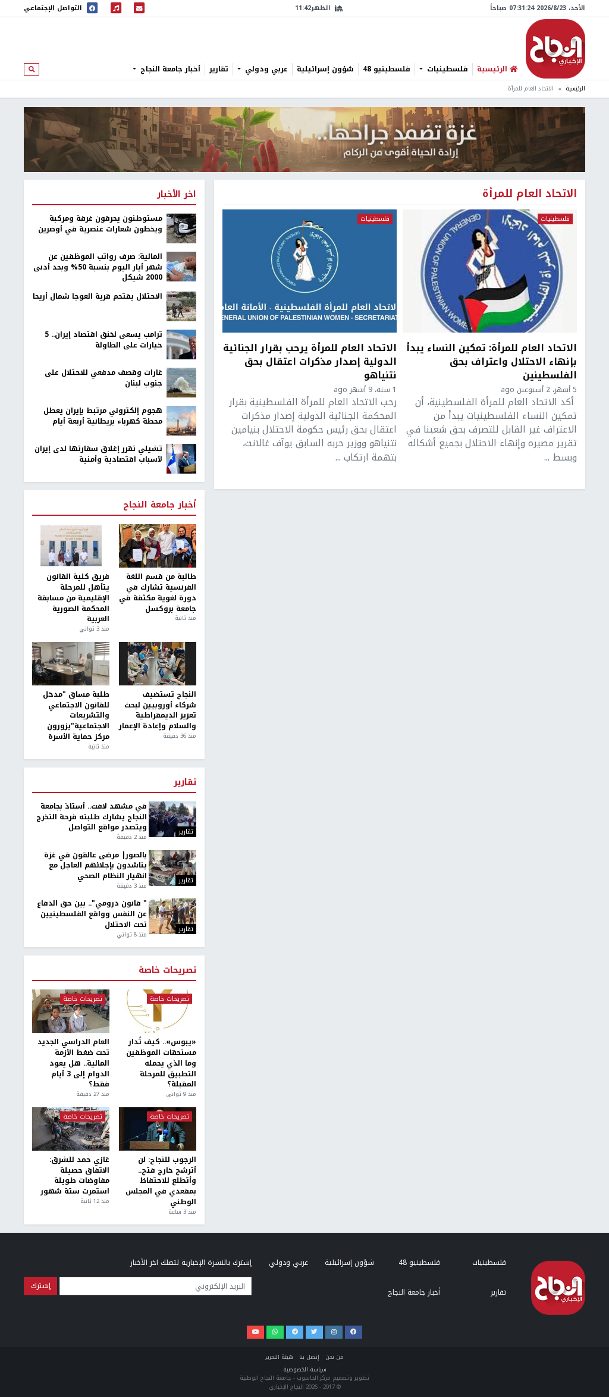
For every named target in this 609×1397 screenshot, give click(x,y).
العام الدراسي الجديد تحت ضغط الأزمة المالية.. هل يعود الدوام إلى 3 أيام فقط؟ (73, 1063)
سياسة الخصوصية (305, 1369)
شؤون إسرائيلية (325, 69)
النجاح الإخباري (555, 49)
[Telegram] (294, 1332)
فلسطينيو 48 (386, 69)
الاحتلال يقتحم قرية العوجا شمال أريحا (97, 297)
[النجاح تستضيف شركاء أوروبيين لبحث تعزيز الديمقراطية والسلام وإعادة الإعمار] (157, 663)
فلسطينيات (446, 69)
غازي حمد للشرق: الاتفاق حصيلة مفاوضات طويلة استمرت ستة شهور (74, 1176)
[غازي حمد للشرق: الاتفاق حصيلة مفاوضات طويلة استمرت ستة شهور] (70, 1129)
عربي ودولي (265, 69)
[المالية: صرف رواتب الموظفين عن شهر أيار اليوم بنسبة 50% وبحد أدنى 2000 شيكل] (181, 265)
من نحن (334, 1357)
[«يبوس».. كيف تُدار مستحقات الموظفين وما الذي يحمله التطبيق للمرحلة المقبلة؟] (157, 1011)
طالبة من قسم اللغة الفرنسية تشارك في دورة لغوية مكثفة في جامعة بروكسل (157, 593)
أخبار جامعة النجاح (169, 69)
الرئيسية (575, 88)
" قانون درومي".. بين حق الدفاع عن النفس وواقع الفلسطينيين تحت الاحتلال (91, 914)
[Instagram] (334, 1332)
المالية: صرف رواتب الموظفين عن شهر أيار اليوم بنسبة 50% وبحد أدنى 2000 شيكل (97, 268)
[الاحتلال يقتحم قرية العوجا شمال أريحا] (181, 305)
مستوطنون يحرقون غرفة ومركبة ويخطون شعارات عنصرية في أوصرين (100, 224)
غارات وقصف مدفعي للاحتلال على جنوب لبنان (103, 378)
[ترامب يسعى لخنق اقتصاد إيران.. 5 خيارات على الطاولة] (181, 343)
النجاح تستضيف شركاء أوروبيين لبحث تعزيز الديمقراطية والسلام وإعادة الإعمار (157, 711)
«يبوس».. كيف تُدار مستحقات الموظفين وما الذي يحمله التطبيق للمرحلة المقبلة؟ (161, 1063)
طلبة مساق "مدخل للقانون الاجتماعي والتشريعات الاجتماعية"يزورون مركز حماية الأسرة (76, 716)
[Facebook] (353, 1332)
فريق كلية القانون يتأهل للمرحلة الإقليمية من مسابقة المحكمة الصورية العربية (73, 598)
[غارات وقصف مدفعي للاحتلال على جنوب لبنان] (181, 382)
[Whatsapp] (275, 1332)
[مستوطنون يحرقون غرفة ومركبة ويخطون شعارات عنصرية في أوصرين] (181, 227)
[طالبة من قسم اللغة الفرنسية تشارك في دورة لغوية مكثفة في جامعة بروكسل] (157, 546)
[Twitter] (314, 1332)
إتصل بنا (309, 1357)
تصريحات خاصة (167, 970)
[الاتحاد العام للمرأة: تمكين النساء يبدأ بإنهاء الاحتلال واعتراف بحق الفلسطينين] (490, 271)
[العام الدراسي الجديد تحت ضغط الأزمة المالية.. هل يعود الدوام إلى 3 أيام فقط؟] (70, 1011)
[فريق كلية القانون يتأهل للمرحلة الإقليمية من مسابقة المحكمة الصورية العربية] (70, 546)
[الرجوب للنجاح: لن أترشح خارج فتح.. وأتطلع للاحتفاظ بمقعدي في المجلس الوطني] (157, 1129)
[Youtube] (255, 1332)
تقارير (218, 69)
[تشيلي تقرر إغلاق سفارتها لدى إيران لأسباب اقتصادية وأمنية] (181, 458)
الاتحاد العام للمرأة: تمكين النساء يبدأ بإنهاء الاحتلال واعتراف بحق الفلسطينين (491, 361)
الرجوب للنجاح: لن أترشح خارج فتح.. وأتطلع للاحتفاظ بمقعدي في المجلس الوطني (160, 1181)
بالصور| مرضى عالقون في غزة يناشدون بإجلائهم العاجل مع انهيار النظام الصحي (95, 866)
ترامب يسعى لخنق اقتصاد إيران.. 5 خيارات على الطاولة (103, 340)
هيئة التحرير (279, 1357)
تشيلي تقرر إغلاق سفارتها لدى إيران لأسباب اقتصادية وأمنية (98, 454)
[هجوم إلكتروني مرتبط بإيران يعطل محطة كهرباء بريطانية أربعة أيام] (181, 420)
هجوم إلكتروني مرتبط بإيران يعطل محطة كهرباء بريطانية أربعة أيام (102, 416)
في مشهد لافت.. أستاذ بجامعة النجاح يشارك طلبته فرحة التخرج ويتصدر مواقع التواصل (91, 817)
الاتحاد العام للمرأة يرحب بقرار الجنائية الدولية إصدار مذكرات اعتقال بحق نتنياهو (310, 361)
